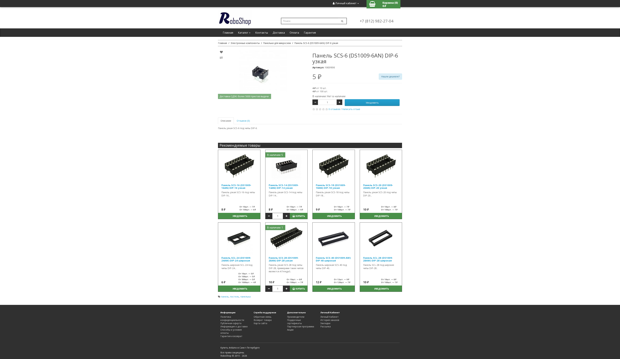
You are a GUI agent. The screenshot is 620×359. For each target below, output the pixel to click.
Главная (228, 32)
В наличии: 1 (275, 227)
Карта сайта (260, 323)
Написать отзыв (351, 109)
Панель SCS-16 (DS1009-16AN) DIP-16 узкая (236, 186)
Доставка (279, 32)
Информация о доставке (234, 326)
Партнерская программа (300, 326)
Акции (290, 329)
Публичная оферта (230, 323)
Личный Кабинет (329, 316)
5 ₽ (316, 76)
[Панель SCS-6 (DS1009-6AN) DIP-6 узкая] (263, 74)
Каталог (243, 32)
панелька (245, 296)
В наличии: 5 (275, 155)
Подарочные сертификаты (294, 321)
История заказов (329, 320)
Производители (295, 316)
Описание (226, 120)
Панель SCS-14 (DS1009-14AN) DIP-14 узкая (284, 186)
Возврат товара (263, 320)
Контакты (261, 32)
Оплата (294, 32)
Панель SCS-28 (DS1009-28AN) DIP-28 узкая (284, 259)
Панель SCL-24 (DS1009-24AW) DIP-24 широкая (236, 259)
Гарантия (310, 32)
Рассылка (325, 326)
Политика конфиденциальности (232, 318)
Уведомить (372, 102)
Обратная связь (262, 316)
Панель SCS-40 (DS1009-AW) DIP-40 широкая (333, 259)
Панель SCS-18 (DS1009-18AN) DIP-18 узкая (331, 186)
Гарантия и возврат (231, 336)
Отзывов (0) (243, 120)
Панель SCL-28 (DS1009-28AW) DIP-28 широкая (378, 259)
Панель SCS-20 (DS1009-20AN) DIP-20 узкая (378, 186)
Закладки (325, 323)
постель (234, 296)
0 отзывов (334, 109)
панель (225, 296)
